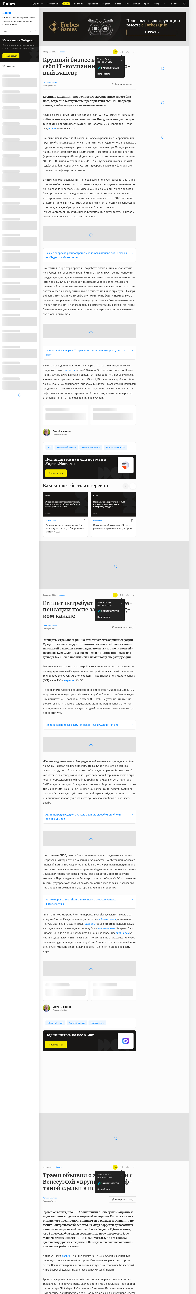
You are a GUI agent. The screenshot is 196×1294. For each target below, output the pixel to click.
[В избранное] (84, 520)
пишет (52, 128)
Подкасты (106, 3)
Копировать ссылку (124, 84)
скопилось (122, 933)
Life (127, 3)
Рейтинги (78, 3)
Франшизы (93, 3)
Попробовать (103, 73)
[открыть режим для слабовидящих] (115, 51)
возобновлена (106, 928)
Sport (146, 3)
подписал (70, 370)
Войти (174, 3)
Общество (97, 520)
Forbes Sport (50, 520)
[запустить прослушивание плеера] (121, 51)
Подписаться (56, 473)
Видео (118, 3)
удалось (90, 923)
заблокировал (107, 919)
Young (156, 3)
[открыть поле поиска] (184, 3)
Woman (136, 3)
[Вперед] (140, 415)
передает (69, 680)
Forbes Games (57, 3)
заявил (66, 1256)
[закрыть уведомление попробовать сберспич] (121, 60)
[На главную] (8, 3)
